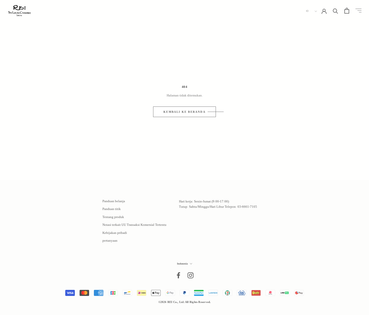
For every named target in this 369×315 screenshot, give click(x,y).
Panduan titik (111, 209)
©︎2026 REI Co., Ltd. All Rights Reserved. (184, 301)
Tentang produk (113, 217)
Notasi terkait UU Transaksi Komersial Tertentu (134, 225)
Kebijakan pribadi (114, 233)
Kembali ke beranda (184, 111)
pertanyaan (109, 240)
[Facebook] (178, 275)
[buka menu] (358, 11)
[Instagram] (191, 275)
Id (307, 11)
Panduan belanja (113, 201)
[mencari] (335, 10)
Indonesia (182, 263)
